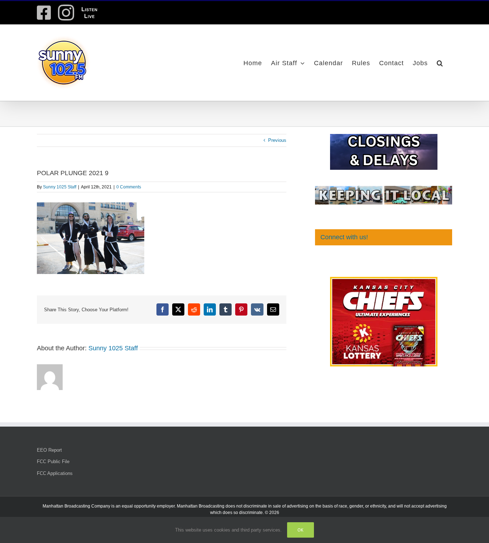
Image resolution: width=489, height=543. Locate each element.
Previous (277, 140)
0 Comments (128, 186)
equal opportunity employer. (149, 506)
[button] (440, 63)
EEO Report (49, 450)
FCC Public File (53, 461)
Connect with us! (344, 237)
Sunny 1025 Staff (59, 186)
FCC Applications (55, 473)
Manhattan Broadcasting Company (76, 506)
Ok (300, 530)
